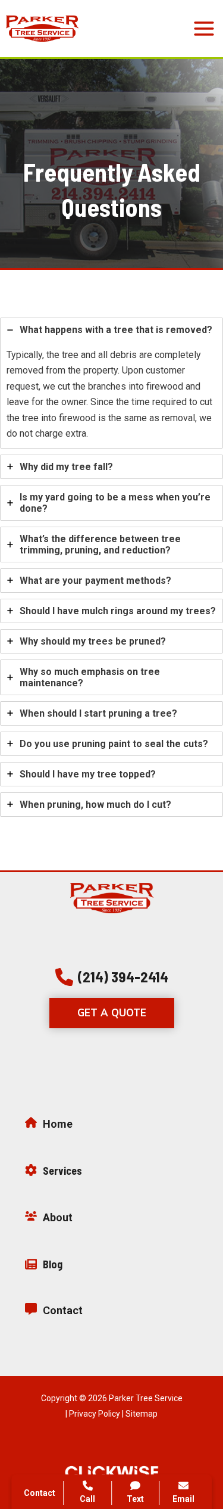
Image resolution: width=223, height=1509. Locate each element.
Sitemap (141, 1413)
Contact (39, 1493)
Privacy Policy (94, 1413)
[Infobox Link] (111, 1127)
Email (183, 1499)
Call (87, 1499)
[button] (111, 977)
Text (135, 1499)
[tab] (111, 383)
